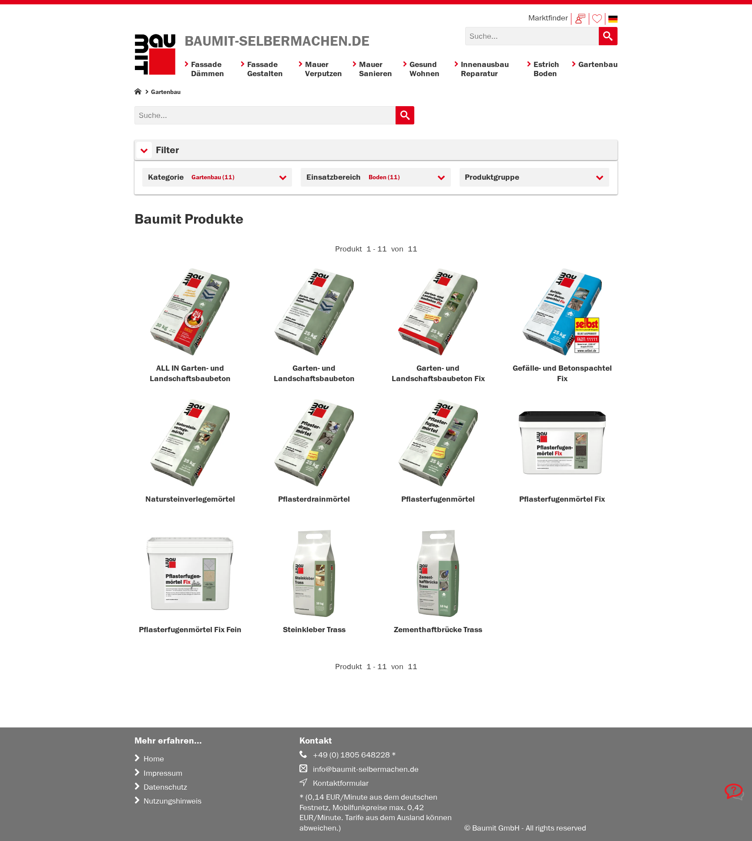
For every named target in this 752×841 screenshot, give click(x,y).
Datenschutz (165, 787)
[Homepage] (137, 93)
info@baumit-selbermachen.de (366, 769)
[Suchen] (608, 36)
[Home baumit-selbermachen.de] (154, 55)
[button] (613, 19)
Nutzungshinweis (172, 801)
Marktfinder (548, 18)
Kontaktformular (341, 783)
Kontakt (580, 19)
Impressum (163, 773)
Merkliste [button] (597, 19)
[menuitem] (213, 69)
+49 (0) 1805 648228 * (354, 755)
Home (154, 759)
